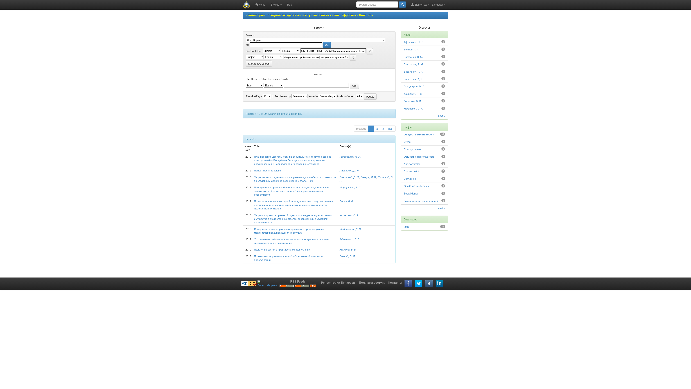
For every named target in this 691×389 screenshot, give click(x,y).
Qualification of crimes (416, 186)
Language (438, 4)
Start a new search (259, 63)
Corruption (410, 178)
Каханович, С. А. (349, 215)
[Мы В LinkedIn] (439, 283)
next (390, 128)
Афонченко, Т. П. (350, 239)
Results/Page (254, 96)
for (247, 44)
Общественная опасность (419, 156)
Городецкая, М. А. (350, 156)
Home (261, 4)
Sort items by (283, 96)
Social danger (411, 193)
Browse (275, 4)
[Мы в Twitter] (419, 283)
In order (313, 96)
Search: (250, 35)
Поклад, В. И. (347, 256)
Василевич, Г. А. (413, 71)
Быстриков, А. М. (414, 64)
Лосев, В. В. (347, 201)
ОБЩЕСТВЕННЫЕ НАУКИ (419, 134)
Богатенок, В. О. (413, 57)
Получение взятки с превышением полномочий (282, 249)
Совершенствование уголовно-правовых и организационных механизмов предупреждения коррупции (290, 230)
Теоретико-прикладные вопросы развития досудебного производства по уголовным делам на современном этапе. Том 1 (295, 178)
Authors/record (346, 96)
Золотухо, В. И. (413, 101)
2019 (407, 227)
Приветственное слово (267, 170)
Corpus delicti (411, 171)
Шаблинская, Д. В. (350, 229)
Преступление (412, 149)
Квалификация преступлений (421, 201)
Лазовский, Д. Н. (349, 170)
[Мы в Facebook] (408, 283)
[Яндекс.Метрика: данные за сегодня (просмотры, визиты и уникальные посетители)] (267, 283)
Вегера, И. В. (368, 177)
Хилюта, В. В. (348, 249)
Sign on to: (421, 4)
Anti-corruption (412, 164)
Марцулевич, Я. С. (350, 187)
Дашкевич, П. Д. (413, 93)
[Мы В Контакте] (429, 283)
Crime (407, 142)
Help (289, 4)
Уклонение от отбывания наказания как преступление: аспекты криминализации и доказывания (291, 241)
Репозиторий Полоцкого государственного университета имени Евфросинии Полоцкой (309, 15)
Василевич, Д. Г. (413, 79)
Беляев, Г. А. (411, 49)
